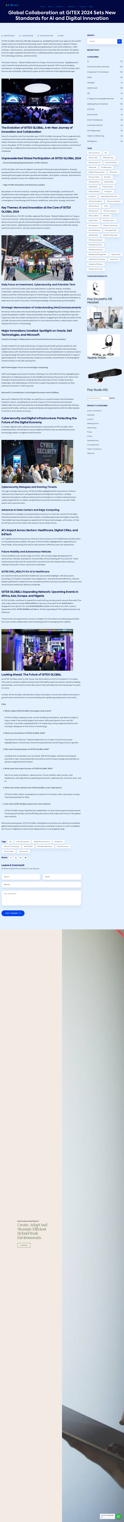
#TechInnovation (63, 846)
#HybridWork (93, 187)
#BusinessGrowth (95, 162)
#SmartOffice (93, 220)
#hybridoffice (109, 182)
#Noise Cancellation (114, 201)
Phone (89, 432)
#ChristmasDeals (111, 162)
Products (59, 7)
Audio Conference (94, 411)
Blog (91, 7)
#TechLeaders (9, 851)
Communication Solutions (98, 67)
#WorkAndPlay (93, 235)
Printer (89, 436)
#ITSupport (108, 191)
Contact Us (23, 1245)
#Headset (107, 177)
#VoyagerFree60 (111, 230)
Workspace (92, 141)
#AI (10, 841)
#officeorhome (94, 206)
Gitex (61, 36)
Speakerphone (93, 440)
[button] (60, 7)
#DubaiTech (59, 841)
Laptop (90, 419)
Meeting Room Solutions (97, 104)
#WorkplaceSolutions (96, 249)
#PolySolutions (94, 211)
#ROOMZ (106, 216)
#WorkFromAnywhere (110, 235)
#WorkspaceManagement (97, 254)
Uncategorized (93, 131)
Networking (91, 428)
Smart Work (92, 115)
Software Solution (95, 125)
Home (42, 7)
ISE (88, 93)
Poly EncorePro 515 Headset (99, 301)
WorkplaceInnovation (96, 269)
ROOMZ (90, 109)
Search (112, 398)
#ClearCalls (92, 167)
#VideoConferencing (110, 225)
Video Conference (94, 449)
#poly (106, 206)
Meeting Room (93, 423)
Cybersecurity (23, 851)
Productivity (114, 259)
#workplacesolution (95, 245)
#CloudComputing (22, 841)
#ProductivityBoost (110, 211)
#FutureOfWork (94, 177)
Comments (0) (27, 36)
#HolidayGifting (94, 182)
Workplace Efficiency (96, 264)
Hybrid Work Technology (97, 259)
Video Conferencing (95, 136)
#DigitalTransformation (42, 841)
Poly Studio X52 (97, 390)
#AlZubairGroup (108, 157)
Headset (90, 83)
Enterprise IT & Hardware (97, 72)
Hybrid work (92, 88)
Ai (88, 61)
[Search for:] (105, 41)
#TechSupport (93, 225)
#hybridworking (107, 187)
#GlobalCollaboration (44, 846)
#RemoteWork (93, 216)
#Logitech (92, 196)
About (50, 7)
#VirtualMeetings (94, 230)
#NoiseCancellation (95, 201)
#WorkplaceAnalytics (96, 240)
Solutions (71, 7)
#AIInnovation (93, 157)
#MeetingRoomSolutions (109, 196)
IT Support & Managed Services (100, 99)
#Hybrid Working (94, 191)
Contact (82, 7)
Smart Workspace (95, 120)
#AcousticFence (94, 153)
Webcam (90, 453)
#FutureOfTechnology (11, 846)
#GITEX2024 (28, 846)
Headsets (90, 415)
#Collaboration (106, 167)
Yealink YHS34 (96, 358)
